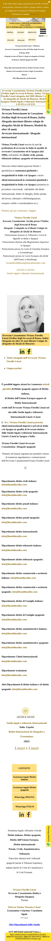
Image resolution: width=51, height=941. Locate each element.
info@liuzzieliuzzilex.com (14, 484)
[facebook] (29, 351)
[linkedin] (22, 351)
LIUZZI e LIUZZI (25, 270)
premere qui (34, 14)
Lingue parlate (14, 368)
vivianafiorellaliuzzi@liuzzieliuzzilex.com (25, 263)
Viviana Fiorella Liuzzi (25, 217)
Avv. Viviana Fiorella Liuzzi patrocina (23, 422)
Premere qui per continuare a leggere (19, 210)
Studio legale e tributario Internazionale (25, 273)
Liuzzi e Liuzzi (27, 748)
